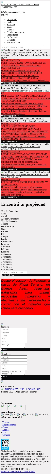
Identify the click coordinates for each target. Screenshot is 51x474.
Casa (3, 229)
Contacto (11, 40)
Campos (6, 435)
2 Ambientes (6, 259)
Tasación (11, 24)
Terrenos (6, 422)
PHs (4, 432)
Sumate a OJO (13, 42)
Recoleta (5, 252)
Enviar (4, 349)
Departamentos (9, 425)
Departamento (7, 226)
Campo (4, 236)
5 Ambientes (6, 267)
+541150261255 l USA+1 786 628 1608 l (22, 389)
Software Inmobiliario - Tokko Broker (18, 471)
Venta (9, 27)
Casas (5, 427)
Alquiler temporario (15, 32)
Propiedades (12, 35)
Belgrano (5, 244)
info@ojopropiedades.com (13, 12)
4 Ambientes (6, 264)
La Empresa (12, 37)
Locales (4, 231)
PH (2, 234)
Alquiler (10, 29)
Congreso (5, 246)
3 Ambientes (6, 262)
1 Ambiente (6, 257)
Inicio (9, 22)
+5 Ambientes (7, 269)
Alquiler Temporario (10, 219)
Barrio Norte (6, 241)
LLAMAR (12, 19)
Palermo (4, 249)
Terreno (4, 224)
